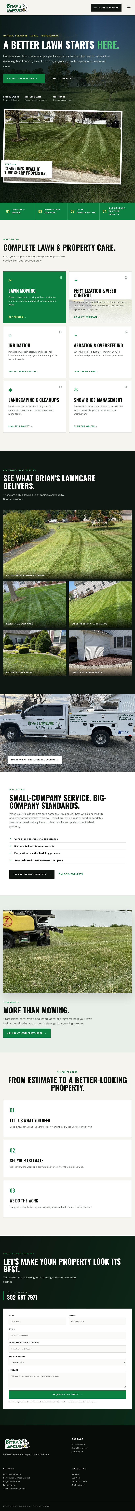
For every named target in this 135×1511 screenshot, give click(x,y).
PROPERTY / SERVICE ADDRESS (24, 1343)
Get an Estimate (79, 1481)
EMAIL (12, 1329)
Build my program (87, 317)
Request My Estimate (67, 1394)
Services (76, 1474)
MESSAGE (13, 1370)
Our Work (76, 1478)
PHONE (72, 1315)
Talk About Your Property (32, 874)
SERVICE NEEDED (17, 1356)
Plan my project (20, 426)
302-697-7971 (78, 1444)
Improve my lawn (86, 371)
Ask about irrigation (23, 371)
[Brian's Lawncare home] (17, 7)
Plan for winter (86, 426)
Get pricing (17, 317)
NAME (11, 1315)
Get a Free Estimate (106, 7)
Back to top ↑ (78, 1485)
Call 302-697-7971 (62, 78)
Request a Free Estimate (24, 78)
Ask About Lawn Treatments (27, 1033)
